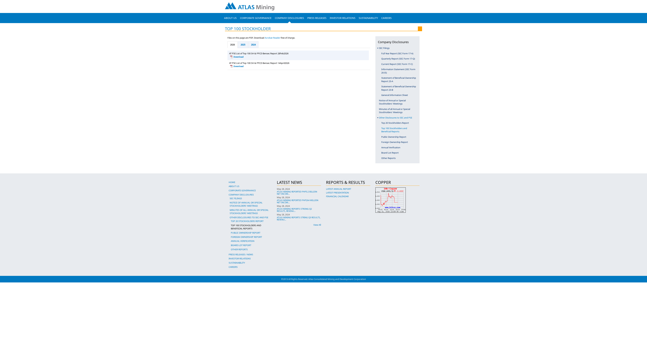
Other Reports (388, 158)
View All (317, 224)
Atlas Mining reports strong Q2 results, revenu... (294, 210)
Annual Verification (390, 147)
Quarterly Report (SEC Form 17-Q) (398, 58)
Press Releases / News (241, 254)
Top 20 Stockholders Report (395, 122)
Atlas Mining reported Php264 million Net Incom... (297, 201)
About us (230, 18)
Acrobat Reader (272, 37)
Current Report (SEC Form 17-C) (397, 64)
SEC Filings (384, 48)
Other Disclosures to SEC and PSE (395, 117)
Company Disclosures (289, 18)
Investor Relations (342, 18)
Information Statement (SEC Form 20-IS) (398, 71)
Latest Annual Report (338, 188)
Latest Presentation (337, 192)
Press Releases (316, 18)
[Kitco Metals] (397, 200)
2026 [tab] (232, 44)
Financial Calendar (337, 196)
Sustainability (368, 18)
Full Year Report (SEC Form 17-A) (397, 53)
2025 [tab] (243, 44)
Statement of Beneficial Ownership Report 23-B (398, 88)
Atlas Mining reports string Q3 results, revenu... (298, 218)
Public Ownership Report (393, 136)
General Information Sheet (394, 95)
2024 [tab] (253, 44)
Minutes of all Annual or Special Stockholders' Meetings (394, 111)
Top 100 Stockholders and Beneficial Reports (394, 130)
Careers (386, 18)
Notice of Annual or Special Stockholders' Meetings (392, 102)
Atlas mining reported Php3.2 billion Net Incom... (297, 192)
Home (232, 182)
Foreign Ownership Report (394, 142)
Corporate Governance (255, 18)
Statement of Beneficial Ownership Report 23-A (398, 79)
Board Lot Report (390, 152)
